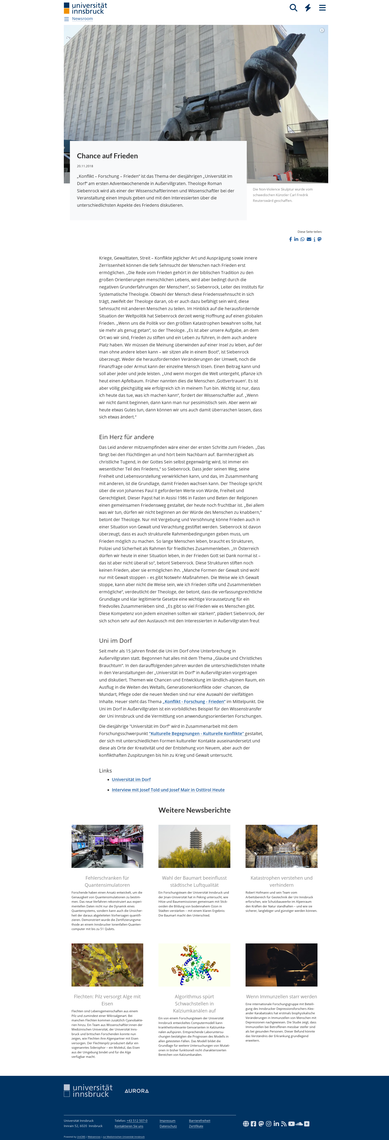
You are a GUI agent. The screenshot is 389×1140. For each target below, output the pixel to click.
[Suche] (293, 8)
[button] (291, 239)
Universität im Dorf (131, 779)
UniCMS (81, 1136)
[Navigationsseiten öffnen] (66, 19)
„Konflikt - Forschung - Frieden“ (194, 701)
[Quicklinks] (308, 8)
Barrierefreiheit (199, 1121)
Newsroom (82, 18)
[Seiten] (322, 8)
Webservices (94, 1136)
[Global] (308, 8)
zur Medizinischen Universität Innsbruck (124, 1136)
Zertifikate (196, 1126)
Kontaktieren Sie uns (129, 1126)
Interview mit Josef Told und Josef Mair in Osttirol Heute (168, 790)
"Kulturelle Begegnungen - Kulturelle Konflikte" (197, 733)
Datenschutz (168, 1126)
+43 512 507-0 (137, 1121)
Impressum (167, 1121)
